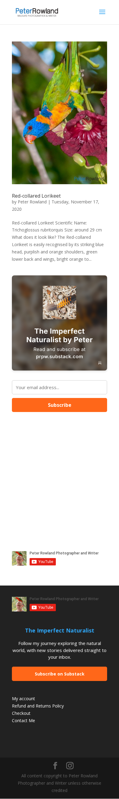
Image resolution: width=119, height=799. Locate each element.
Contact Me (23, 720)
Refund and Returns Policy (38, 706)
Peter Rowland (32, 202)
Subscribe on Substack (60, 674)
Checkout (21, 713)
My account (23, 698)
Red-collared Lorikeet (36, 195)
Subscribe (59, 405)
